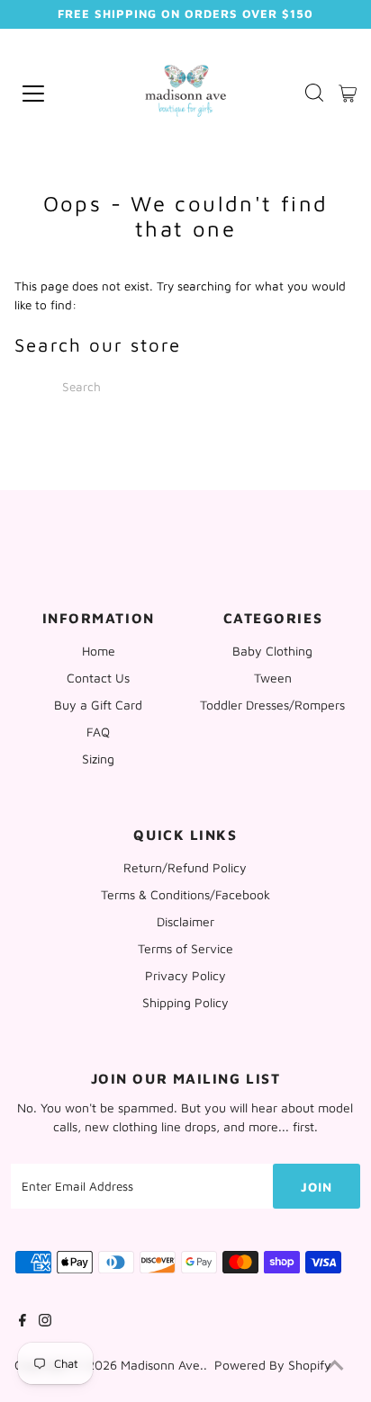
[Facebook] (22, 1322)
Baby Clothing (272, 650)
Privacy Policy (185, 975)
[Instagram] (45, 1322)
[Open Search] (314, 94)
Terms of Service (185, 948)
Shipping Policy (185, 1002)
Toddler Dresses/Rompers (272, 704)
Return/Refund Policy (185, 867)
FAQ (98, 731)
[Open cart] (348, 93)
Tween (273, 677)
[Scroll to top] (335, 1366)
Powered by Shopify (272, 1364)
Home (98, 650)
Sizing (98, 758)
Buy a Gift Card (98, 704)
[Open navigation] (57, 93)
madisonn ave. (162, 1364)
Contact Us (98, 677)
